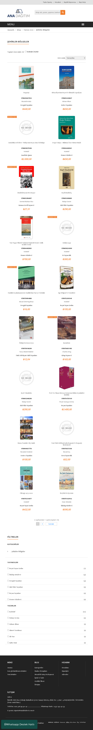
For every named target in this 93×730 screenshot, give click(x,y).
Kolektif (12, 612)
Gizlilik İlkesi (39, 681)
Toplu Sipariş (47, 2)
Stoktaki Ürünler (33, 52)
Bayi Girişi (82, 2)
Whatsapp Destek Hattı (20, 724)
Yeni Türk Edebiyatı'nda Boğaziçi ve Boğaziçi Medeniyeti (66, 444)
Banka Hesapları (41, 671)
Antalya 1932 (66, 243)
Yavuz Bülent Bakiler (26, 352)
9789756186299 (26, 348)
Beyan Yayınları (15, 593)
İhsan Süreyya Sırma (66, 402)
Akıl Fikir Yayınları (16, 587)
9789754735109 (66, 399)
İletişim (37, 685)
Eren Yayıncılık (66, 456)
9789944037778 (26, 449)
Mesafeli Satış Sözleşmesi (44, 674)
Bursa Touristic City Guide (26, 443)
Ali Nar (12, 637)
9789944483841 (66, 148)
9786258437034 (26, 98)
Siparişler (65, 671)
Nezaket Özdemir (26, 452)
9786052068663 (66, 198)
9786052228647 (66, 98)
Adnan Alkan (14, 624)
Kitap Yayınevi (67, 355)
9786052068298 (26, 399)
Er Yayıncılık (66, 255)
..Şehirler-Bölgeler (18, 551)
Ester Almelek (66, 502)
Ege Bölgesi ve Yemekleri (66, 293)
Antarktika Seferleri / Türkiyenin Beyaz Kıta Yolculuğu (26, 143)
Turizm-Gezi (28, 30)
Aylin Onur (13, 643)
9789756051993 (66, 348)
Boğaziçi (26, 93)
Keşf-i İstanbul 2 (26, 393)
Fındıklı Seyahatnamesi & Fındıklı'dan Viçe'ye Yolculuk (26, 293)
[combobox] (50, 12)
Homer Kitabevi (15, 599)
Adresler (65, 674)
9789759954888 (26, 298)
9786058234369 (66, 248)
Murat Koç (66, 452)
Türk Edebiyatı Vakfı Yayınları (26, 355)
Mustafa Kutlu (26, 101)
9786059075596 (26, 148)
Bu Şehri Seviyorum (66, 493)
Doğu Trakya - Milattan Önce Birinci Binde (66, 143)
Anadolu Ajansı (26, 155)
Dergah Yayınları (15, 581)
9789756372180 (66, 449)
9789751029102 (66, 499)
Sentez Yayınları (26, 456)
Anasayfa (10, 30)
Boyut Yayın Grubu (16, 568)
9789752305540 (66, 298)
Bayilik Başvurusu (70, 2)
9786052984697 (26, 198)
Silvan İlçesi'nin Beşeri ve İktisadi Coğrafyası (67, 93)
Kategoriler (39, 668)
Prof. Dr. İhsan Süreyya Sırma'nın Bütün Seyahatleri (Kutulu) (66, 394)
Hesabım (58, 2)
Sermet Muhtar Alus (26, 201)
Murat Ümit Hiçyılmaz (26, 302)
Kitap (19, 30)
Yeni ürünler (11, 674)
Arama (9, 668)
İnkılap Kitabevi (15, 575)
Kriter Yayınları (66, 105)
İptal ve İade (39, 678)
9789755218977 (26, 499)
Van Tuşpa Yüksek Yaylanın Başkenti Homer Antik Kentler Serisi (26, 243)
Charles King (66, 352)
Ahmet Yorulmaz (15, 630)
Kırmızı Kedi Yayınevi (26, 205)
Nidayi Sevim (14, 618)
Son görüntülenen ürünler (17, 671)
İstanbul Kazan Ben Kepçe (26, 193)
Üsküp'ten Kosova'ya (26, 343)
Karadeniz (66, 343)
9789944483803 (26, 248)
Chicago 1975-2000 (26, 493)
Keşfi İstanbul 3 (67, 193)
